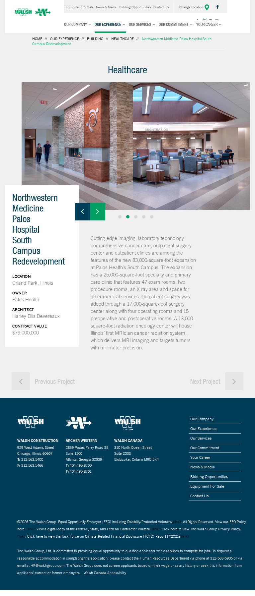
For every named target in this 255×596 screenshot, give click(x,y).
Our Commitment (174, 24)
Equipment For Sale (207, 486)
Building (95, 38)
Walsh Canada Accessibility (105, 572)
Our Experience (108, 24)
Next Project (206, 381)
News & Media (106, 7)
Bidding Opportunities (135, 7)
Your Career (206, 24)
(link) (177, 521)
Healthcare (122, 38)
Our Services (140, 24)
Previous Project (54, 381)
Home (37, 38)
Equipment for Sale (79, 7)
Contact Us (161, 7)
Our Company (75, 24)
